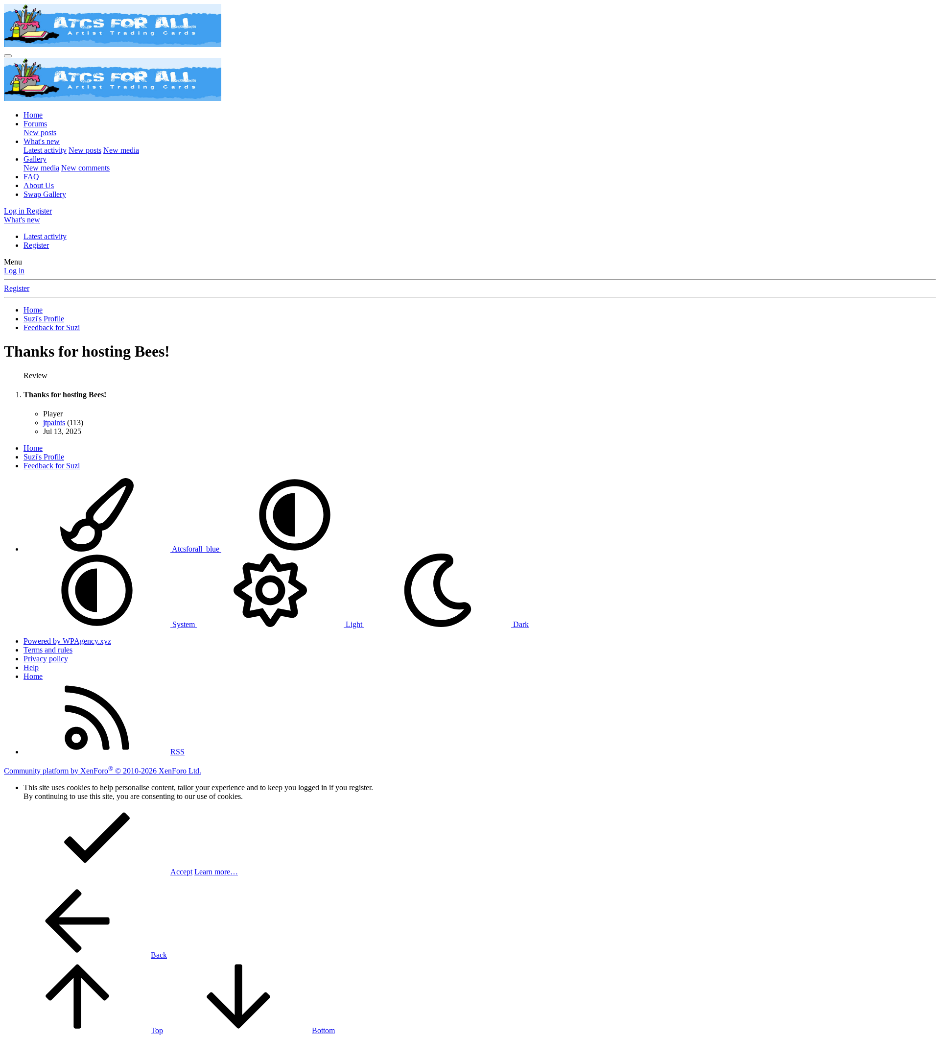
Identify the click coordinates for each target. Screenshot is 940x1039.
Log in (14, 270)
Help (31, 667)
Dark (520, 624)
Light (354, 624)
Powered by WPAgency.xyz (67, 641)
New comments (85, 168)
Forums (35, 124)
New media (121, 150)
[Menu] (8, 55)
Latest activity (45, 150)
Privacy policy (46, 658)
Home (33, 115)
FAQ (31, 176)
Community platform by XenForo (102, 771)
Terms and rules (48, 650)
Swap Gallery (45, 194)
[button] (294, 549)
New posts (40, 132)
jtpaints (54, 422)
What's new (42, 141)
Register (36, 245)
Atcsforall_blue (195, 549)
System (183, 624)
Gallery (35, 159)
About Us (39, 185)
